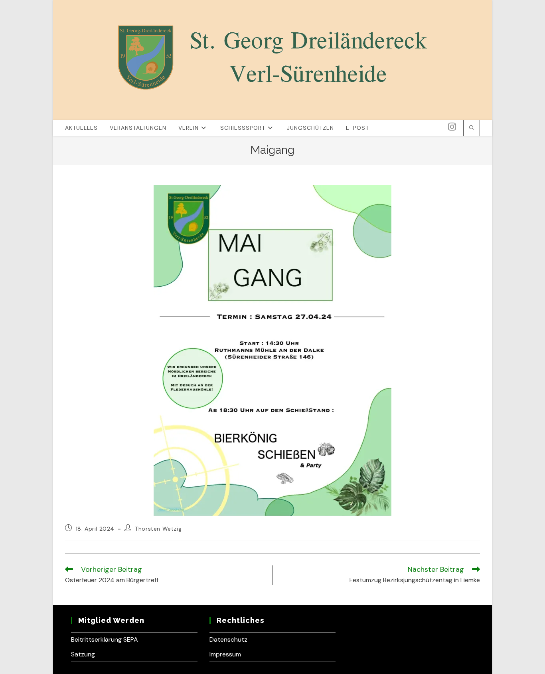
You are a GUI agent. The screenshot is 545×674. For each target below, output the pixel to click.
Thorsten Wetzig (158, 528)
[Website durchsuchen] (471, 128)
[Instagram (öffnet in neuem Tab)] (452, 127)
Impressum (225, 654)
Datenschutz (228, 639)
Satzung (83, 654)
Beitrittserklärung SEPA (104, 639)
